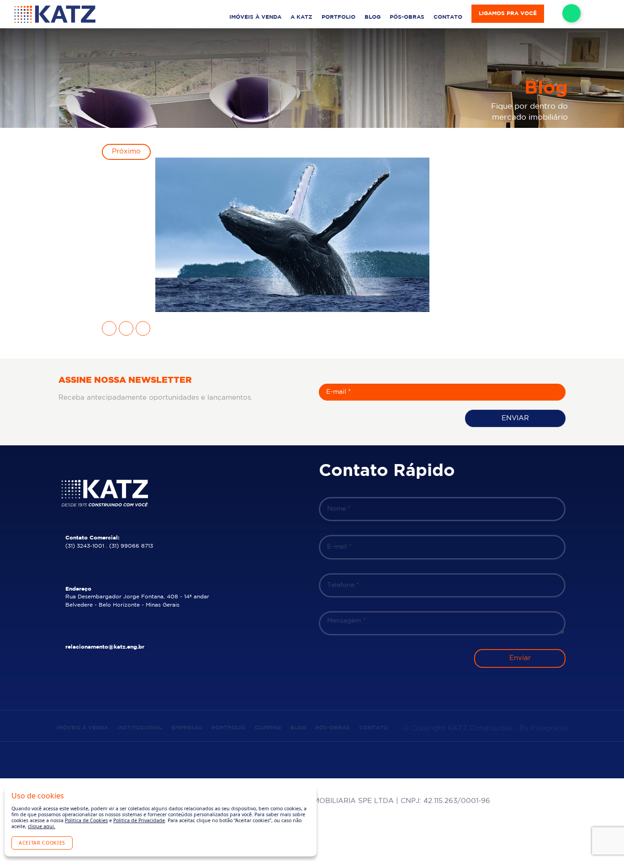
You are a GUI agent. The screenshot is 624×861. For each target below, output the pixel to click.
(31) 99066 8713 (131, 546)
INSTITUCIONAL (139, 727)
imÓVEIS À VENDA (255, 17)
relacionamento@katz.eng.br (104, 647)
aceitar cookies (42, 843)
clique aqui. (41, 826)
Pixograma (549, 728)
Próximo (126, 151)
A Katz (301, 17)
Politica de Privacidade (139, 820)
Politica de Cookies (86, 820)
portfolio (338, 17)
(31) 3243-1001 (84, 546)
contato (448, 17)
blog (373, 17)
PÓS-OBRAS (407, 17)
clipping (267, 727)
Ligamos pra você (508, 13)
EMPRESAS (186, 727)
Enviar (515, 418)
